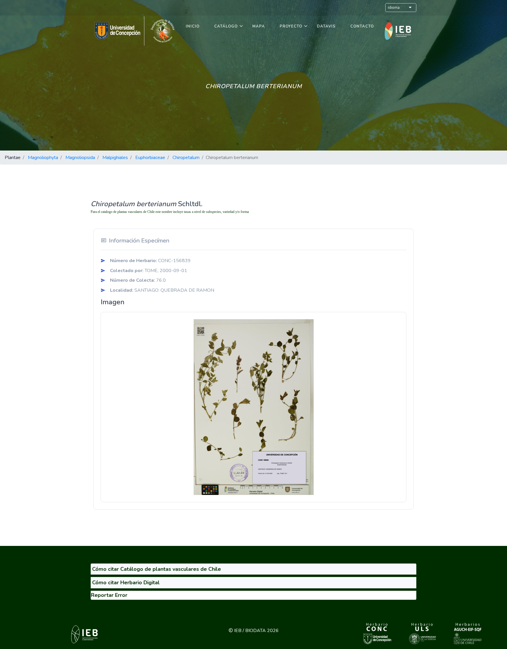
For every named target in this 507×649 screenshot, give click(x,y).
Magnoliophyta (43, 157)
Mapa (258, 26)
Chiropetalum (186, 157)
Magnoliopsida (80, 157)
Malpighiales (115, 157)
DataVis (326, 26)
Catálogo (226, 26)
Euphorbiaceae (150, 157)
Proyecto (291, 26)
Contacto (362, 26)
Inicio (193, 26)
